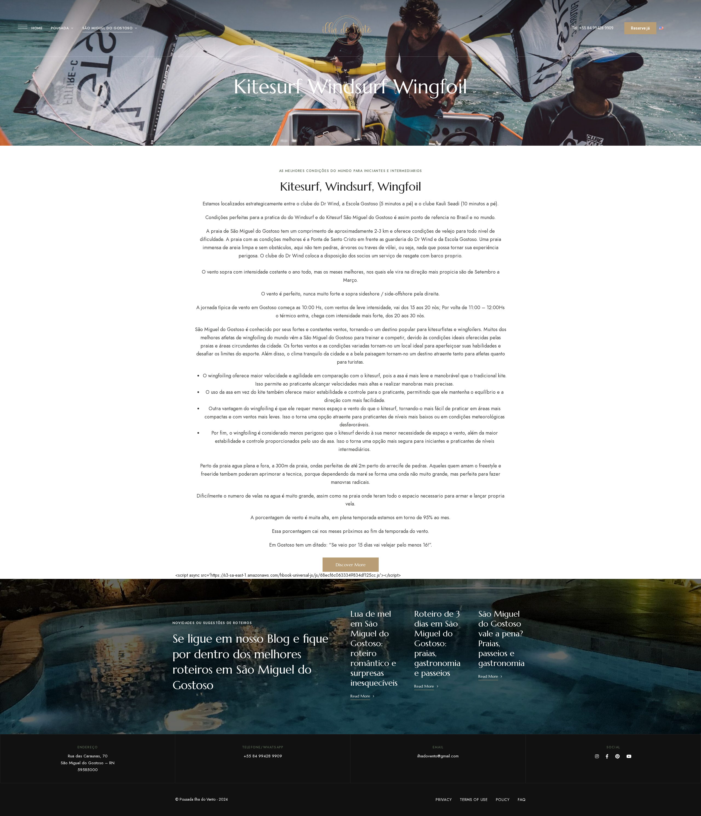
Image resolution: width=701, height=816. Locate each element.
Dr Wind (330, 203)
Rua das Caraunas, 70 (88, 756)
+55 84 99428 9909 (263, 756)
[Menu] (22, 27)
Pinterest (617, 756)
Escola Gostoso (362, 203)
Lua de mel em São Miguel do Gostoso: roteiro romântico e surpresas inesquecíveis (374, 648)
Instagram (597, 756)
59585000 (87, 770)
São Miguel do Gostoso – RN (87, 763)
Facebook (607, 756)
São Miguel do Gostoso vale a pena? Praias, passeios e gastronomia (501, 638)
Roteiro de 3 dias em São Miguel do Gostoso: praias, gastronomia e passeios (437, 643)
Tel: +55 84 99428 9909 (592, 27)
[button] (640, 28)
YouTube (629, 756)
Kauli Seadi (447, 203)
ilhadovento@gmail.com (438, 756)
